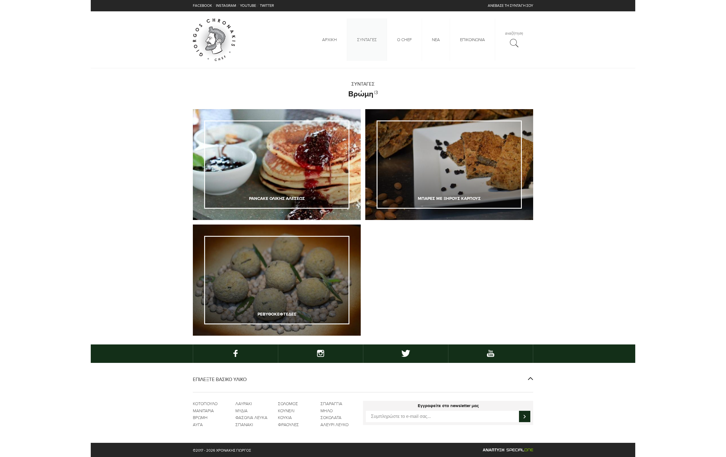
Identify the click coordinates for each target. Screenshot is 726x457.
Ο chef (404, 39)
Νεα (436, 39)
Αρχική (329, 39)
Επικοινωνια (472, 39)
